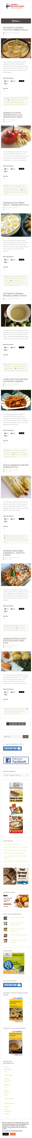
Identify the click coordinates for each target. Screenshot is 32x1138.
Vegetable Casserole (9, 627)
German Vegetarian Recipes (18, 625)
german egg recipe (22, 282)
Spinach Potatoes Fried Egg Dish (12, 713)
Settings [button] (6, 1134)
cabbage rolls (21, 100)
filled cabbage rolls (19, 102)
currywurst (23, 454)
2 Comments (7, 34)
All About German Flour (7, 1080)
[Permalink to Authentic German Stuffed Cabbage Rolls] (16, 48)
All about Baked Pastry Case (7, 1069)
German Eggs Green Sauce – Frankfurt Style (16, 204)
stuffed (13, 104)
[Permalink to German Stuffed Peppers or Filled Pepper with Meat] (16, 137)
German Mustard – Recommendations (9, 1101)
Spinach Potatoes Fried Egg (18, 709)
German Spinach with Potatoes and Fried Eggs (14, 640)
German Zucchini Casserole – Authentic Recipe (16, 847)
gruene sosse (14, 284)
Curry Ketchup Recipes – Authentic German (16, 380)
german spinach (12, 711)
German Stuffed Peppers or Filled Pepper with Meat (12, 115)
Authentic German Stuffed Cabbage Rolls (15, 28)
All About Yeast (6, 1086)
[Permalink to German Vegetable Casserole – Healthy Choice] (16, 574)
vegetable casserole (20, 630)
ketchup (11, 456)
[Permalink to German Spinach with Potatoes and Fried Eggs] (16, 661)
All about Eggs (8, 1075)
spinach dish (20, 711)
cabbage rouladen (9, 102)
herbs (19, 284)
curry (19, 454)
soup (26, 370)
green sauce (7, 284)
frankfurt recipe (19, 280)
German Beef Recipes (16, 185)
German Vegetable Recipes (15, 188)
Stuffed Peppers (15, 190)
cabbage (15, 100)
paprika (17, 192)
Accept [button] (13, 1134)
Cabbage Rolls (14, 98)
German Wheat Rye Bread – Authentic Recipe (15, 850)
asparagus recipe (19, 538)
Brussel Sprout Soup (16, 364)
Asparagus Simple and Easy (18, 536)
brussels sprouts (15, 370)
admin (18, 32)
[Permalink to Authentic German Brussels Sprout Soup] (16, 315)
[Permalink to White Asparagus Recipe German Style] (16, 487)
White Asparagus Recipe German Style (16, 466)
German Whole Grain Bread (11, 844)
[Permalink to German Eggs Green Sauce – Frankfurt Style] (16, 225)
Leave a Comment (9, 121)
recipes (15, 456)
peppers (22, 192)
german (6, 104)
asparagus (12, 538)
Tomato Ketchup (14, 452)
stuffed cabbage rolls (20, 104)
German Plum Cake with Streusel (18, 935)
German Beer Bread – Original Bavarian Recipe (16, 861)
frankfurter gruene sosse (10, 282)
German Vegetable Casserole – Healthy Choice (14, 553)
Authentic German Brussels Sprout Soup (14, 294)
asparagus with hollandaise (11, 540)
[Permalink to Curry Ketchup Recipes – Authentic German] (16, 400)
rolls (10, 104)
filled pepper (7, 192)
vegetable (12, 630)
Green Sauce (15, 278)
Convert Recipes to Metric (7, 1093)
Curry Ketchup (14, 450)
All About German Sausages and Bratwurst (8, 1110)
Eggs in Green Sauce (16, 276)
